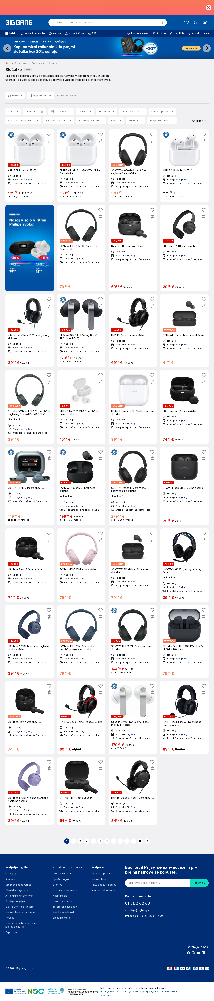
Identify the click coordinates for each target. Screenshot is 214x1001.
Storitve (57, 884)
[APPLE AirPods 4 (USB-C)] (30, 166)
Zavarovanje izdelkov (65, 906)
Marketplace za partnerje (20, 912)
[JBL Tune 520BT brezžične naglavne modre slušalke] (30, 641)
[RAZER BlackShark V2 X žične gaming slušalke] (30, 330)
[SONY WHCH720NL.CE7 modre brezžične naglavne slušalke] (81, 641)
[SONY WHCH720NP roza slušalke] (81, 565)
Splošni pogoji (61, 879)
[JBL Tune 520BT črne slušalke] (184, 248)
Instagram (193, 952)
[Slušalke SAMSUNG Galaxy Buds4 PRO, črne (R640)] (81, 330)
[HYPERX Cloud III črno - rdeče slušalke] (81, 717)
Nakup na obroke (62, 901)
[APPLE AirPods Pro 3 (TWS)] (184, 166)
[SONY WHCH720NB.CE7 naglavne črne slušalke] (81, 248)
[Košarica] (205, 22)
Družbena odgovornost (18, 884)
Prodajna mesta (62, 873)
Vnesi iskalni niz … (73, 22)
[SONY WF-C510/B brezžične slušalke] (184, 330)
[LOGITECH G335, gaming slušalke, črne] (184, 565)
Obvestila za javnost (17, 890)
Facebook (188, 952)
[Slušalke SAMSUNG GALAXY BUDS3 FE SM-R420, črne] (184, 641)
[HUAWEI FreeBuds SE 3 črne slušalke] (184, 486)
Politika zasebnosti (64, 912)
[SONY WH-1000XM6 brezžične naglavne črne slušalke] (133, 166)
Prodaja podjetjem (15, 901)
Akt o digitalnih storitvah (19, 895)
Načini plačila (60, 895)
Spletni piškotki (61, 917)
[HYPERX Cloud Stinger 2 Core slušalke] (133, 791)
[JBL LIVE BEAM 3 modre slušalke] (30, 486)
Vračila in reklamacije (103, 890)
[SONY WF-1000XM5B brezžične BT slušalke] (81, 486)
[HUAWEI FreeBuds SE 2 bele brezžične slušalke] (133, 407)
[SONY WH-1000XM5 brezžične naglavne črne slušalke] (133, 486)
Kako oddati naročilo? (103, 884)
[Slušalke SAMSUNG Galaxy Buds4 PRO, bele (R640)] (133, 717)
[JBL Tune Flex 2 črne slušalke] (30, 717)
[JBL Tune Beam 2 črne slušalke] (30, 565)
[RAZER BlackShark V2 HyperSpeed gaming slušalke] (184, 717)
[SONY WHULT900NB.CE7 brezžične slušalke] (133, 641)
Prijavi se (199, 882)
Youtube (198, 952)
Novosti (9, 917)
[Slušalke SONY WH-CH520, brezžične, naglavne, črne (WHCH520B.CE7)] (30, 407)
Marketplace (98, 879)
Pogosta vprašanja (102, 873)
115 (140, 841)
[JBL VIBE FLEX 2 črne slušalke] (81, 791)
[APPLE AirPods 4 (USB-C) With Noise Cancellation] (81, 166)
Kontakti (10, 879)
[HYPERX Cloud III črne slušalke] (133, 330)
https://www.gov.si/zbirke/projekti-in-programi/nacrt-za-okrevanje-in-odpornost (139, 993)
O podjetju (11, 873)
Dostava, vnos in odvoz (66, 890)
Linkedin (203, 952)
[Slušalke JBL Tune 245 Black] (133, 248)
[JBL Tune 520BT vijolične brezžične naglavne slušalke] (30, 791)
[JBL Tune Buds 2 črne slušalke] (184, 407)
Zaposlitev (11, 932)
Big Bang (28, 179)
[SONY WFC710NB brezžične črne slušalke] (133, 565)
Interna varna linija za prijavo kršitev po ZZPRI (21, 925)
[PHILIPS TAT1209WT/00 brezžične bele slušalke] (81, 407)
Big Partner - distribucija (19, 906)
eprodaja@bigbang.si (137, 910)
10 (127, 841)
